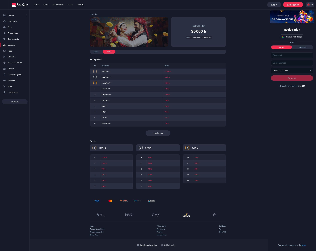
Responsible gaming (96, 232)
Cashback (222, 226)
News (92, 226)
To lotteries (93, 14)
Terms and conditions (97, 229)
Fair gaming (161, 229)
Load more (158, 133)
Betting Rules (94, 235)
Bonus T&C (222, 232)
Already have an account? (292, 86)
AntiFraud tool (161, 235)
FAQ (220, 229)
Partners (159, 232)
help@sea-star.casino (148, 245)
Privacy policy (161, 226)
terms (304, 245)
